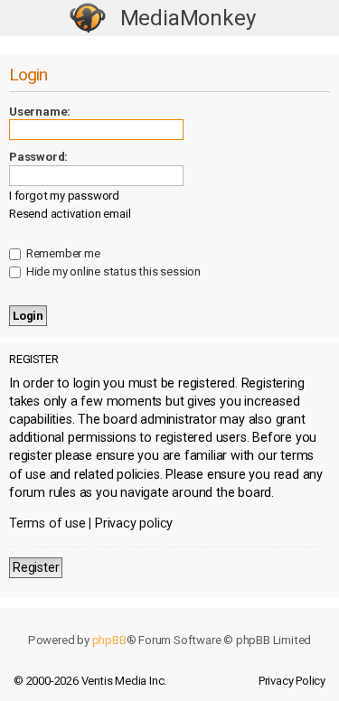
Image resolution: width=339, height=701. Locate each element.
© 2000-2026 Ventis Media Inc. (90, 680)
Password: (38, 157)
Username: (40, 111)
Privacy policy (134, 523)
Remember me (62, 253)
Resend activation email (69, 213)
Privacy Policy (292, 680)
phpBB (109, 640)
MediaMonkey (188, 18)
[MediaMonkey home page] (88, 18)
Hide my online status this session (112, 271)
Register (36, 567)
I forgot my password (64, 195)
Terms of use (47, 523)
